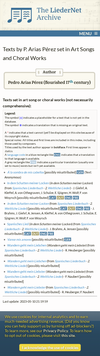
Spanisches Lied (18, 224)
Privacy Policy (55, 330)
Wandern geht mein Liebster (26, 271)
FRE (75, 197)
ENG (68, 197)
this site (68, 335)
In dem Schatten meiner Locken (28, 183)
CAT (52, 197)
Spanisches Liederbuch (27, 188)
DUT (60, 197)
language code (16, 154)
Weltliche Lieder (59, 188)
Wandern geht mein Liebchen (26, 245)
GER (80, 172)
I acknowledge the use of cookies (50, 347)
